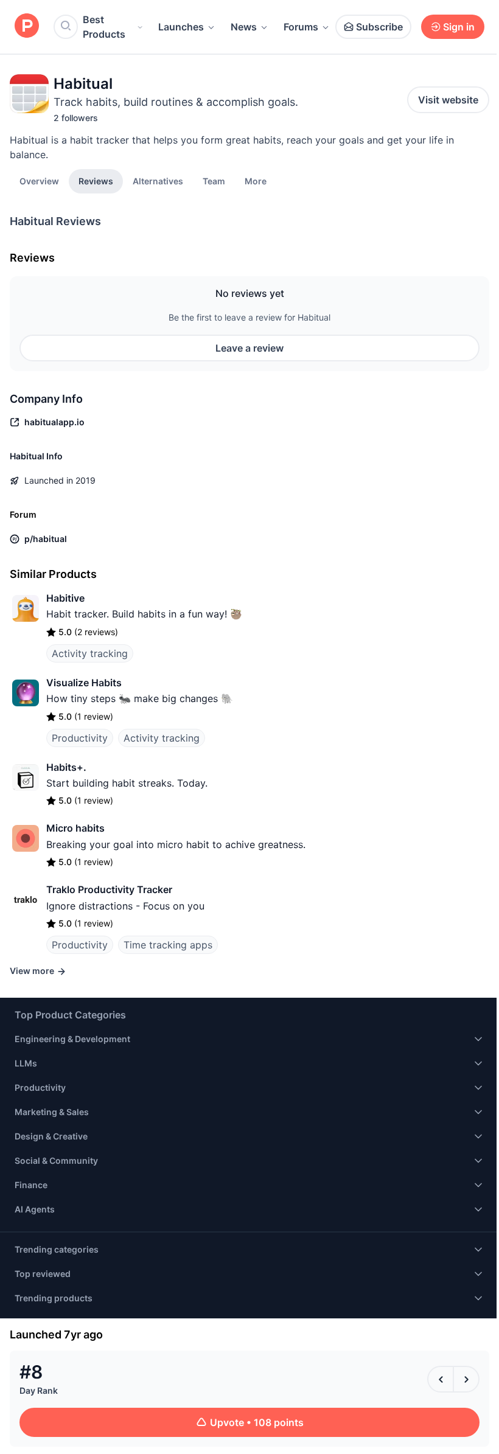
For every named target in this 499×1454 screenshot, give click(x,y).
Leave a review (249, 348)
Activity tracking (90, 653)
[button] (255, 181)
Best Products (104, 26)
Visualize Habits (84, 683)
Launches (181, 27)
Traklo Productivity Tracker (109, 889)
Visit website (448, 100)
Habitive (65, 598)
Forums (301, 27)
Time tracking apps (168, 945)
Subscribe (379, 27)
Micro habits (75, 828)
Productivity (80, 738)
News (244, 27)
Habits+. (66, 767)
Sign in (459, 27)
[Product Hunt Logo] (27, 26)
